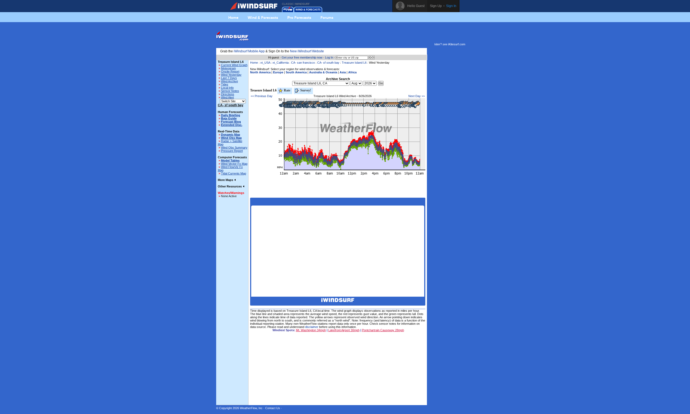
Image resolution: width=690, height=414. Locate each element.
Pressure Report (232, 150)
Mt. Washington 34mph (311, 330)
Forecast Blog (231, 121)
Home (233, 17)
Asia (343, 72)
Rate (286, 90)
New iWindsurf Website (307, 51)
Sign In (451, 6)
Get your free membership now (302, 57)
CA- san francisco (303, 62)
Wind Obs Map (231, 137)
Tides (224, 84)
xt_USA (265, 62)
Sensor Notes (230, 91)
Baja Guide (229, 118)
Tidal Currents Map (233, 173)
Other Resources (230, 186)
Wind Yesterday (231, 74)
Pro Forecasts (299, 17)
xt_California (280, 62)
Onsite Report (230, 71)
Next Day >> (416, 96)
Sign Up (436, 6)
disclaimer (311, 327)
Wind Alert (227, 97)
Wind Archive (229, 81)
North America (260, 72)
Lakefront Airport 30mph (344, 330)
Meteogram (228, 68)
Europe (278, 72)
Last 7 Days (229, 78)
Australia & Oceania (323, 72)
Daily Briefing (230, 115)
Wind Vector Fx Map (234, 163)
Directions (227, 94)
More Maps (226, 180)
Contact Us (272, 408)
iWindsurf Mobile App (249, 51)
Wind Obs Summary (234, 147)
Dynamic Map (230, 134)
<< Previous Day (261, 96)
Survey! (305, 90)
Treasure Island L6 (354, 62)
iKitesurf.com (456, 44)
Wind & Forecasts (263, 17)
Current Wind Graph (234, 65)
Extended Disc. (231, 124)
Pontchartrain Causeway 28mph (383, 330)
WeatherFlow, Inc (251, 408)
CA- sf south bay (328, 62)
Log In (329, 57)
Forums (326, 17)
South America (296, 72)
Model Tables (230, 160)
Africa (352, 72)
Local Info (227, 87)
